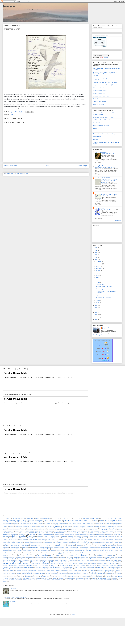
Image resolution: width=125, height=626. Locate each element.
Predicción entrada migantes (9, 568)
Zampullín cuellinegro (16, 579)
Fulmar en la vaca (101, 284)
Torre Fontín (115, 575)
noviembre (99, 263)
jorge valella (105, 328)
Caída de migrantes (90, 528)
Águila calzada (85, 518)
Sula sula (119, 573)
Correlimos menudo (46, 537)
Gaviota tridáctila (45, 549)
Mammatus (83, 555)
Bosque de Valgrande (116, 526)
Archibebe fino (116, 523)
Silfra (4, 573)
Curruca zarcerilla (42, 539)
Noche (4, 560)
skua (7, 573)
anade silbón (101, 521)
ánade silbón (109, 521)
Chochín (56, 531)
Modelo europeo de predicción (101, 125)
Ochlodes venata (63, 560)
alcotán (31, 521)
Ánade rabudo (94, 521)
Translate (105, 57)
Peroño (109, 563)
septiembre (99, 268)
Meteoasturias (97, 122)
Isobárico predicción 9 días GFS (101, 120)
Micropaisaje (62, 557)
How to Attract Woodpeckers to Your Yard (105, 167)
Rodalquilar (85, 570)
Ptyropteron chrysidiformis (54, 568)
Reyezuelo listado (41, 570)
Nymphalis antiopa (37, 560)
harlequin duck (26, 552)
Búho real (43, 528)
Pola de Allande (113, 565)
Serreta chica (100, 572)
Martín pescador (117, 555)
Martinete (5, 557)
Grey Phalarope (60, 550)
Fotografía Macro (61, 544)
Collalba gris (63, 536)
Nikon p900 (118, 558)
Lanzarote (92, 554)
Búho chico (38, 528)
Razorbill (6, 570)
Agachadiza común (45, 518)
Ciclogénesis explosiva (59, 532)
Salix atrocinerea (14, 572)
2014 (96, 312)
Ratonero (120, 568)
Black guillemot (75, 526)
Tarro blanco (54, 575)
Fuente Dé (120, 544)
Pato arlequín (60, 563)
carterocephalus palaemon (63, 529)
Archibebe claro (108, 523)
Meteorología (51, 557)
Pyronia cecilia (86, 568)
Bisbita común (49, 526)
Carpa (46, 529)
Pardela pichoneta (35, 563)
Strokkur (113, 573)
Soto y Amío (48, 573)
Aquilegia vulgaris (63, 523)
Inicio (47, 165)
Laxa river (20, 555)
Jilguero (28, 554)
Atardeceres (58, 524)
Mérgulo (44, 557)
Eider (51, 540)
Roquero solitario (100, 570)
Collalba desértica (54, 536)
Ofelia (79, 560)
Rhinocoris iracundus (68, 570)
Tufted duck (71, 576)
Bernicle (25, 526)
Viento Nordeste (26, 578)
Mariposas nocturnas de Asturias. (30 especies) (105, 85)
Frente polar (96, 544)
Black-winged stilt (90, 526)
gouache (19, 550)
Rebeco (11, 570)
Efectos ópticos (97, 99)
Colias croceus (109, 534)
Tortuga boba (10, 576)
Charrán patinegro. (48, 531)
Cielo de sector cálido (95, 532)
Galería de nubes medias (99, 90)
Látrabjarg (103, 554)
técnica (60, 575)
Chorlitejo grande (72, 531)
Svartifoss (5, 575)
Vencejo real (100, 576)
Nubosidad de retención (23, 560)
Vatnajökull (86, 576)
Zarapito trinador (50, 579)
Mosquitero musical (33, 558)
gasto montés (85, 545)
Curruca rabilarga (33, 539)
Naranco (61, 558)
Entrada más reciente (10, 165)
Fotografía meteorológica (99, 101)
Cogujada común (91, 534)
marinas (105, 555)
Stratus (109, 573)
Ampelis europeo (80, 521)
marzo (98, 282)
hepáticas (38, 552)
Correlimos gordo (37, 537)
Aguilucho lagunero (30, 520)
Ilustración (119, 552)
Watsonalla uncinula (80, 578)
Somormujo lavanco (39, 573)
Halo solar (11, 552)
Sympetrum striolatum (12, 575)
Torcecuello (101, 575)
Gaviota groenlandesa (103, 547)
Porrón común (65, 567)
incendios (5, 554)
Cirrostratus (21, 534)
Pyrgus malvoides (78, 568)
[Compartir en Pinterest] (33, 112)
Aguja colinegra (58, 520)
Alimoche (36, 521)
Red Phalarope (18, 570)
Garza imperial (70, 545)
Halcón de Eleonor (104, 550)
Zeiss (66, 579)
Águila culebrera (95, 518)
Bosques (4, 528)
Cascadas (82, 529)
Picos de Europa (37, 565)
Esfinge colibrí (95, 542)
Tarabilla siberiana (46, 575)
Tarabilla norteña (38, 575)
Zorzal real (114, 579)
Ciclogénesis (49, 532)
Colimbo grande (18, 536)
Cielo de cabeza (69, 532)
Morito (4, 558)
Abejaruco (9, 518)
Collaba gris (46, 536)
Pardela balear (115, 562)
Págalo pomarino (35, 562)
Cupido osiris (107, 537)
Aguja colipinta (66, 520)
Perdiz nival (94, 563)
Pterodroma (44, 568)
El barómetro (13, 588)
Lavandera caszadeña (12, 555)
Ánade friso (87, 521)
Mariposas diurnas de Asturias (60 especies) (105, 82)
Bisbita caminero (41, 526)
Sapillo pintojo (28, 572)
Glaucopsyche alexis (81, 548)
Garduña (63, 545)
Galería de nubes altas (99, 87)
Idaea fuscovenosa (111, 552)
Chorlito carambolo (94, 531)
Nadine (52, 558)
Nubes (15, 560)
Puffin (61, 568)
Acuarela (37, 518)
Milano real (76, 557)
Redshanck (24, 570)
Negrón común (84, 558)
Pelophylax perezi (82, 563)
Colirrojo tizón (39, 536)
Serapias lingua (94, 572)
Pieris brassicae (45, 565)
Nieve (112, 558)
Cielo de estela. (86, 532)
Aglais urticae (63, 518)
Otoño (120, 560)
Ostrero (115, 560)
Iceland (104, 552)
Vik (50, 578)
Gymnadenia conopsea (74, 550)
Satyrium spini (42, 572)
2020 (96, 254)
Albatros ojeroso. (83, 520)
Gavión (104, 545)
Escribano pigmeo (76, 542)
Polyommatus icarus (28, 567)
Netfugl (95, 128)
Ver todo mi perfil (97, 335)
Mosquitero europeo (22, 558)
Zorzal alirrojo (98, 579)
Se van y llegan (100, 289)
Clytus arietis (39, 534)
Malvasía (77, 555)
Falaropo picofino (6, 544)
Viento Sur (33, 578)
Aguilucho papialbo (48, 520)
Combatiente (77, 536)
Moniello (119, 557)
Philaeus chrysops (21, 565)
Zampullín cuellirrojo (27, 579)
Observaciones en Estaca (100, 131)
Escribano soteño (85, 542)
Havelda (33, 552)
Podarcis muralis (105, 565)
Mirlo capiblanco (93, 557)
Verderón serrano (8, 578)
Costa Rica (91, 537)
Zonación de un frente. (78, 579)
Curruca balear (114, 537)
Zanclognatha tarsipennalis (39, 579)
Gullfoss (66, 550)
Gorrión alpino (12, 550)
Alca (90, 520)
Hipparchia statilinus (75, 552)
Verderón (120, 576)
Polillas (119, 565)
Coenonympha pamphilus (81, 534)
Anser (41, 523)
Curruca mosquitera (23, 539)
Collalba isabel (70, 536)
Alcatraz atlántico (110, 520)
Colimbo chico (6, 536)
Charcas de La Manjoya (19, 531)
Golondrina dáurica (115, 548)
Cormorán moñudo (112, 536)
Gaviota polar (17, 549)
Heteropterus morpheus (65, 552)
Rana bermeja (108, 568)
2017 (96, 305)
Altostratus (66, 521)
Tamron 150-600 (22, 575)
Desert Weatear (118, 539)
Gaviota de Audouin (44, 547)
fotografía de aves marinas (50, 544)
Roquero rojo (92, 570)
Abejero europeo (16, 518)
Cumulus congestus (99, 537)
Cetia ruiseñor (10, 531)
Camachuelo (103, 528)
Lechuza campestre (28, 555)
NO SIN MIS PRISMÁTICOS (102, 178)
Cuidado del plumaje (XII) (107, 153)
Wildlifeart (94, 578)
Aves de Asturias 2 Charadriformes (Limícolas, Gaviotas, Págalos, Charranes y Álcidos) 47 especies (105, 74)
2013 (96, 314)
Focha (34, 544)
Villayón (54, 578)
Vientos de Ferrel (44, 578)
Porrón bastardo (55, 567)
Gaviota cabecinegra (15, 547)
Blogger (73, 614)
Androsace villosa (117, 521)
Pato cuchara (68, 563)
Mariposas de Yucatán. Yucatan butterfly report (15, 597)
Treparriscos (28, 576)
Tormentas (108, 575)
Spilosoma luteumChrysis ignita (75, 573)
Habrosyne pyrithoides (85, 550)
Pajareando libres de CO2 (103, 295)
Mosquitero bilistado (11, 558)
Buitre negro (57, 528)
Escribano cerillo (19, 542)
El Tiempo (97, 340)
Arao (84, 523)
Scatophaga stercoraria (51, 572)
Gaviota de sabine (75, 547)
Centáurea (88, 529)
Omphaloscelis (90, 560)
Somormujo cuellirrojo (27, 573)
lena (34, 555)
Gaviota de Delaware (64, 547)
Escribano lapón (38, 542)
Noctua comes (10, 560)
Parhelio (53, 563)
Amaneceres (72, 521)
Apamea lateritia (55, 523)
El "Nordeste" (13, 601)
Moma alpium (113, 557)
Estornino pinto (118, 542)
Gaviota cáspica (34, 547)
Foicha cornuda (40, 544)
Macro (58, 555)
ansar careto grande (7, 523)
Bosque (109, 526)
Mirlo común (100, 557)
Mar (95, 555)
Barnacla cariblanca (111, 524)
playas (99, 565)
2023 (96, 248)
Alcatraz (101, 520)
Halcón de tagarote (113, 550)
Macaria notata (53, 555)
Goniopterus (5, 550)
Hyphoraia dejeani (98, 552)
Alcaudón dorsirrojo (11, 521)
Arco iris (12, 525)
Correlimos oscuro (56, 537)
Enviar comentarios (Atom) (49, 170)
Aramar (70, 523)
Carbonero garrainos (20, 529)
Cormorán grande (103, 536)
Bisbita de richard (58, 526)
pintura (53, 565)
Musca (39, 558)
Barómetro (11, 526)
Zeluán (70, 579)
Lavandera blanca (111, 554)
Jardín (23, 554)
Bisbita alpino (33, 526)
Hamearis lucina (19, 552)
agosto (98, 270)
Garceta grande (42, 545)
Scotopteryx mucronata (72, 572)
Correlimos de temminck (26, 537)
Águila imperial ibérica (105, 518)
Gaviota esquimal (93, 547)
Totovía (16, 576)
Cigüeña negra (118, 532)
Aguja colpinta (75, 520)
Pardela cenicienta (22, 563)
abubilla (23, 518)
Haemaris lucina (96, 550)
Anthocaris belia (47, 523)
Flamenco (23, 544)
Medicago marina (20, 557)
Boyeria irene (10, 528)
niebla (103, 558)
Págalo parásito (25, 562)
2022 (96, 250)
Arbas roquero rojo (99, 523)
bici (28, 526)
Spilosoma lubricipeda (63, 573)
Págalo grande (15, 562)
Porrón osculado (110, 567)
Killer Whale (40, 554)
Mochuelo (106, 557)
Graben (34, 550)
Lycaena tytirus (44, 555)
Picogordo (29, 565)
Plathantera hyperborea (91, 565)
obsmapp (56, 560)
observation (50, 560)
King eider (46, 554)
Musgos (43, 558)
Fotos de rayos (81, 544)
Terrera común (72, 575)
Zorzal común (107, 579)
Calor (96, 528)
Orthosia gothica (102, 560)
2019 (96, 257)
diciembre (99, 261)
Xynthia (109, 578)
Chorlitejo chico (63, 531)
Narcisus (66, 558)
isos (19, 554)
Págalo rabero (45, 562)
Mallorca (72, 555)
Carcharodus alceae (39, 529)
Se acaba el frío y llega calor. (103, 297)
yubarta (114, 578)
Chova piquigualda (32, 532)
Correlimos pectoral (66, 537)
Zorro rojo (92, 579)
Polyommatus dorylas (18, 567)
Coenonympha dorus (59, 534)
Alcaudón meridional (23, 521)
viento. (38, 578)
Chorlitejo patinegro (83, 531)
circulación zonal (14, 534)
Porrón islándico (91, 567)
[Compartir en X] (29, 112)
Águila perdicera (114, 518)
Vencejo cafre (93, 576)
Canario (119, 528)
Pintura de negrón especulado (104, 286)
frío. (115, 544)
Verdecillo (114, 576)
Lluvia (37, 555)
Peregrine (100, 563)
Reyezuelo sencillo (50, 570)
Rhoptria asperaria (77, 570)
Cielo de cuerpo (78, 532)
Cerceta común (103, 529)
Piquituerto (77, 565)
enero (98, 302)
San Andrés (21, 572)
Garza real (78, 545)
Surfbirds (95, 139)
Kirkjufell (51, 554)
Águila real (12, 520)
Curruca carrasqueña (13, 539)
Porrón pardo (118, 567)
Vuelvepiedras (71, 578)
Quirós (103, 568)
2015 (96, 310)
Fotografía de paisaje (98, 104)
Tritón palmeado (50, 576)
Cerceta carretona (95, 529)
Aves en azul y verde (101, 152)
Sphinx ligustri (54, 573)
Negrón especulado (95, 558)
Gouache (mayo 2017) (27, 550)
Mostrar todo (118, 220)
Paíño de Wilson (64, 561)
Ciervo (103, 532)
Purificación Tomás (68, 568)
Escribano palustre (67, 542)
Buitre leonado (50, 528)
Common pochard (84, 536)
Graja (39, 550)
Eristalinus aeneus (11, 542)
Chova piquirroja (42, 532)
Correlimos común (14, 537)
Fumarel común (24, 545)
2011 (96, 319)
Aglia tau (69, 518)
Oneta (96, 560)
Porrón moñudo (100, 567)
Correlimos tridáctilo (77, 537)
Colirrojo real (32, 536)
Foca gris (29, 544)
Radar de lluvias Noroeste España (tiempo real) (105, 133)
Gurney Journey (99, 208)
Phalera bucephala (12, 565)
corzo (85, 537)
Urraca (77, 576)
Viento (19, 578)
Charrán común (38, 531)
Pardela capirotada (8, 563)
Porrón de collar (73, 567)
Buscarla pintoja (66, 528)
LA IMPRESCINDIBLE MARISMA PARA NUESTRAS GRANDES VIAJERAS (109, 181)
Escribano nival (57, 542)
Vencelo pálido (108, 576)
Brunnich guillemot (30, 528)
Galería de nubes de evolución (101, 96)
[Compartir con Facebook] (31, 112)
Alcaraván (95, 520)
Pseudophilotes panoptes (23, 568)
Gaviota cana (25, 547)
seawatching (81, 572)
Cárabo (4, 529)
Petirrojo (115, 563)
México (57, 557)
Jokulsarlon (34, 554)
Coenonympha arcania (48, 534)
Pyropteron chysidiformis (95, 568)
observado (44, 560)
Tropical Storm (65, 576)
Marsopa (110, 555)
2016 (96, 307)
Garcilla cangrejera (51, 545)
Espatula (101, 542)
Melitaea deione (38, 557)
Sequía (87, 572)
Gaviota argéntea (112, 545)
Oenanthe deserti (72, 560)
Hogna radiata (84, 552)
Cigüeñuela (5, 534)
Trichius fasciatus (35, 576)
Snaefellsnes (12, 573)
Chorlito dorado (104, 531)
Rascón (115, 568)
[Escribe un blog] (28, 112)
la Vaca (61, 554)
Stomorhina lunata (101, 573)
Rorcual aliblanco (108, 570)
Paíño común (54, 562)
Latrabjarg (98, 554)
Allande (41, 521)
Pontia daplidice (46, 567)
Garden (58, 545)
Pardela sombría (45, 563)
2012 (96, 317)
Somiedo (18, 573)
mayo (97, 277)
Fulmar (11, 114)
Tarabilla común (30, 575)
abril (97, 280)
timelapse (96, 575)
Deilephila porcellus (64, 539)
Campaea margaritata (112, 528)
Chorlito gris (6, 532)
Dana (57, 539)
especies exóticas (109, 542)
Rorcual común (116, 570)
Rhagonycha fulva (59, 570)
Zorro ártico (86, 579)
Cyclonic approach (51, 539)
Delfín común (72, 539)
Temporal (65, 575)
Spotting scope (86, 573)
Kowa (56, 554)
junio (97, 275)
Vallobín (81, 576)
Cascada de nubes (74, 529)
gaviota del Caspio (85, 547)
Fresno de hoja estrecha (105, 544)
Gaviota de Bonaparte (53, 547)
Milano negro (69, 557)
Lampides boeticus (83, 554)
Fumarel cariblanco (14, 545)
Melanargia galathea (30, 557)
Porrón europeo (83, 567)
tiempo (91, 575)
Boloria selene (103, 526)
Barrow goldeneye (18, 526)
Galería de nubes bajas (99, 93)
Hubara (91, 552)
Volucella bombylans (62, 578)
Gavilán (98, 545)
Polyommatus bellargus (7, 567)
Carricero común (52, 529)
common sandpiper (93, 536)
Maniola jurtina (90, 555)
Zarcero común (59, 579)
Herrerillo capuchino (46, 552)
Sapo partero (35, 572)
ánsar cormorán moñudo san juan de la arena (29, 523)
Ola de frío (84, 560)
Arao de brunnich (90, 523)
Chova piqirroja (23, 532)
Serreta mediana (110, 572)
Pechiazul (75, 563)
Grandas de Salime (45, 550)
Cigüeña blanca (110, 532)
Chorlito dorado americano (115, 531)
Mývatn (48, 558)
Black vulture (82, 526)
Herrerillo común (55, 552)
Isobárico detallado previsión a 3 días (103, 117)
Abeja (4, 518)
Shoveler (119, 572)
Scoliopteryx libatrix (62, 572)
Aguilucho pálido (39, 520)
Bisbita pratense (68, 526)
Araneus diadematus (77, 523)
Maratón (100, 555)
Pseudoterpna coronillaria (35, 568)
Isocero (9, 6)
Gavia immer (92, 545)
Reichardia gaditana (32, 570)
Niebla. (108, 558)
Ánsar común (15, 523)
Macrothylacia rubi (65, 555)
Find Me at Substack (106, 209)
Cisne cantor (33, 534)
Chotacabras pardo (14, 532)
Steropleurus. (93, 573)
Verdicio (14, 578)
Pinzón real (62, 565)
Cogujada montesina (100, 534)
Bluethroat (97, 526)
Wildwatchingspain (101, 578)
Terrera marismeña (80, 575)
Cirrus (26, 534)
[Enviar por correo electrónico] (26, 112)
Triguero (43, 576)
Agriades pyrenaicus (77, 518)
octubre (98, 266)
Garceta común (33, 545)
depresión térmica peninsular (107, 539)
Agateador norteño (55, 518)
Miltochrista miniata (84, 557)
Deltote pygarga (97, 539)
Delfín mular (80, 539)
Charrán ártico (29, 531)
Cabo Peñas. (81, 528)
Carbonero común (11, 529)
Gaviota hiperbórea (116, 547)
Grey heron (53, 550)
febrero (98, 300)
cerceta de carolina (113, 529)
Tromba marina (57, 576)
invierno (10, 554)
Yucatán (119, 578)
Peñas (89, 563)
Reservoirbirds (97, 136)
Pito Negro (83, 565)
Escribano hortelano (29, 542)
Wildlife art (87, 578)
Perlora (104, 563)
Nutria (31, 560)
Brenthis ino (17, 528)
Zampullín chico (6, 579)
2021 (96, 252)
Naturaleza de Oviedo (74, 558)
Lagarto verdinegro (73, 554)
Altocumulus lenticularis (57, 521)
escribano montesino (48, 542)
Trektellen (21, 576)
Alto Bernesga (47, 521)
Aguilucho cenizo (21, 520)
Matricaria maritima (11, 557)
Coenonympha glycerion (69, 534)
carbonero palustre (29, 529)
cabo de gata (74, 528)
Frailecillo (89, 544)
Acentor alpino (30, 518)
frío (112, 544)
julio (97, 273)
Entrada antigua (82, 165)
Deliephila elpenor (88, 539)
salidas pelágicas (6, 572)
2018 (96, 259)
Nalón (57, 558)
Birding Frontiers (100, 166)
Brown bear (23, 528)
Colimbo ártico (117, 534)
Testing (86, 575)
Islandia (15, 554)
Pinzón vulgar (70, 565)
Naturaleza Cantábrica (101, 193)
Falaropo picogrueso (15, 544)
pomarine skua (38, 567)
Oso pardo (109, 560)
